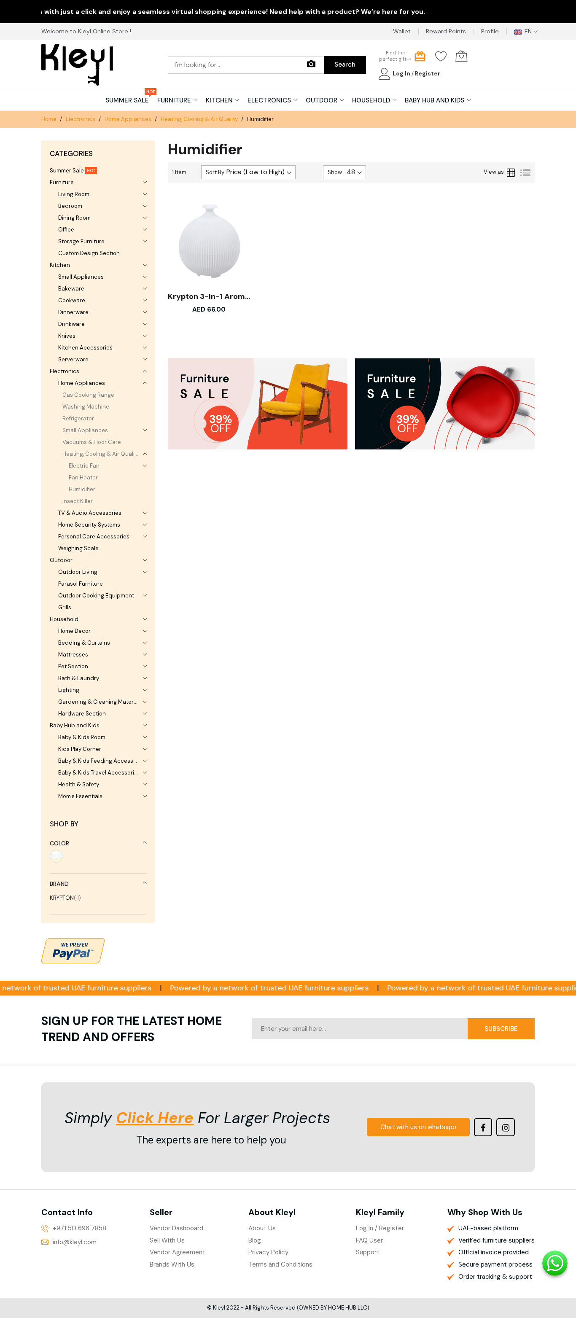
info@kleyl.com (75, 1242)
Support (368, 1252)
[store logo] (77, 64)
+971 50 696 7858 (79, 1228)
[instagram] (505, 1127)
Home (49, 119)
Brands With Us (172, 1264)
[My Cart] (461, 56)
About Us (262, 1228)
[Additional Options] (73, 949)
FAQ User (369, 1240)
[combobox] (246, 65)
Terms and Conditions (280, 1264)
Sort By (215, 172)
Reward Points (446, 31)
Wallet (402, 31)
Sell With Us (167, 1240)
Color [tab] (59, 843)
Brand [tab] (59, 884)
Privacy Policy (268, 1252)
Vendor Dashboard (176, 1228)
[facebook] (483, 1127)
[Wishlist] (441, 56)
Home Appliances (129, 119)
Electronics (81, 119)
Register (427, 73)
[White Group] (56, 856)
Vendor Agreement (177, 1252)
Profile (490, 31)
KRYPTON (65, 897)
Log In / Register (380, 1228)
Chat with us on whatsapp (418, 1127)
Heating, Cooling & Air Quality (200, 119)
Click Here (155, 1118)
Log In (402, 73)
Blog (254, 1240)
